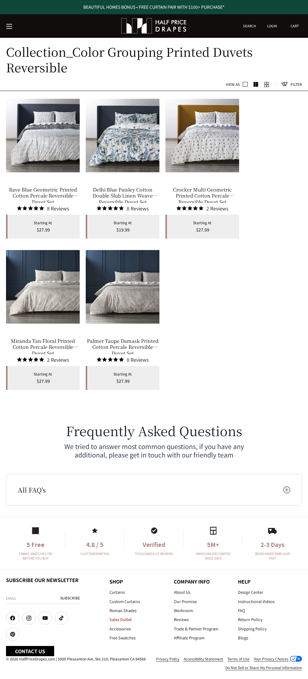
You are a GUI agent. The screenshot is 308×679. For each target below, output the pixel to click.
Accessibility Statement (203, 658)
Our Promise (185, 601)
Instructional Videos (256, 601)
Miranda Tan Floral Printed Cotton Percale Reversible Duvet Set (43, 346)
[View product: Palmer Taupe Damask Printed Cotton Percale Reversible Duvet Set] (122, 287)
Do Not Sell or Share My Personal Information (263, 667)
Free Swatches (122, 638)
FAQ (241, 610)
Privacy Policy (167, 658)
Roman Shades (123, 610)
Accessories (120, 629)
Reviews (181, 619)
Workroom (183, 610)
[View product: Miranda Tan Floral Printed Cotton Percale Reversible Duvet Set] (43, 287)
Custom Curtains (124, 601)
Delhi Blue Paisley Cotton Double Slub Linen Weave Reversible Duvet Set (123, 195)
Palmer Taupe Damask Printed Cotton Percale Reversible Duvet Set (123, 346)
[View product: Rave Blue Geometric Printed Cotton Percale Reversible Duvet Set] (43, 135)
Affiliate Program (189, 638)
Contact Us (30, 651)
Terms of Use (238, 658)
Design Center (250, 592)
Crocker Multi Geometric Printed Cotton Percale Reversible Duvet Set (202, 195)
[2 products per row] (245, 84)
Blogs (243, 638)
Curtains (117, 592)
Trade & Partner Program (196, 629)
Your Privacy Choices (271, 658)
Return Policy (250, 619)
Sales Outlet (120, 619)
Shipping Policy (252, 629)
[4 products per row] (256, 84)
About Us (182, 592)
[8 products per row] (266, 84)
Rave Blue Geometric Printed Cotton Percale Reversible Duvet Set (43, 195)
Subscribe (70, 597)
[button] (9, 27)
